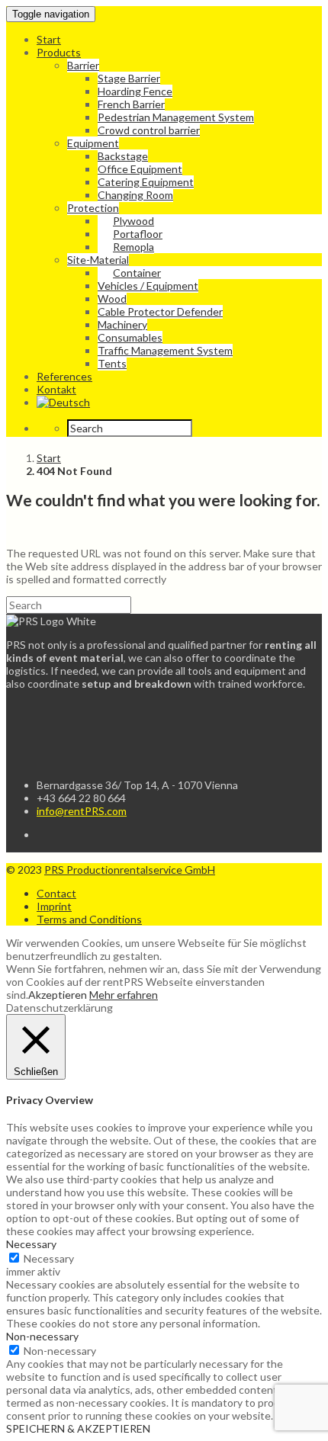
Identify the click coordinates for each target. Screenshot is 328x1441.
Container (137, 272)
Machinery (122, 324)
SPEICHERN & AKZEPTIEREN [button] (78, 1428)
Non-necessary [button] (42, 1336)
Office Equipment (140, 168)
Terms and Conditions (89, 919)
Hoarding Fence (135, 91)
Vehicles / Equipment (148, 285)
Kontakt (56, 389)
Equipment (93, 142)
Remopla (133, 246)
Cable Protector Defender (160, 311)
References (64, 376)
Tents (112, 363)
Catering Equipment (146, 181)
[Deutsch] (63, 402)
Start (49, 39)
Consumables (130, 337)
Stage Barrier (129, 78)
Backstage (123, 155)
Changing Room (135, 194)
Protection (93, 207)
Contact (56, 893)
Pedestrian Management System (176, 117)
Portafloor (137, 233)
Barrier (83, 65)
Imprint (54, 906)
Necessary (49, 1258)
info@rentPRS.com (82, 810)
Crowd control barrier (149, 130)
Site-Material (98, 259)
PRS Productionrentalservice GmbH (129, 869)
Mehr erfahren (123, 994)
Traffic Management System (165, 350)
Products (59, 52)
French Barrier (131, 104)
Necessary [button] (31, 1243)
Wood (112, 298)
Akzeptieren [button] (57, 994)
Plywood (133, 220)
